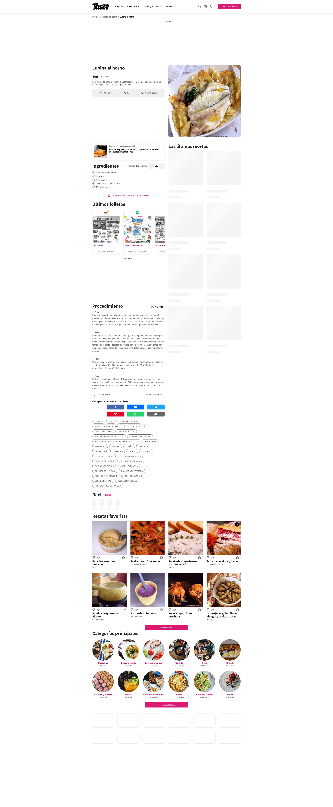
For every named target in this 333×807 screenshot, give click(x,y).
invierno (143, 446)
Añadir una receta (229, 6)
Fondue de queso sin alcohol (105, 615)
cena (111, 422)
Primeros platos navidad (108, 486)
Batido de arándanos (143, 613)
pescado (146, 451)
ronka (171, 567)
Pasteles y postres (103, 694)
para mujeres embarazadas (109, 436)
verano (116, 446)
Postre (230, 694)
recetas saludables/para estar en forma (116, 441)
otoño (129, 446)
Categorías (118, 6)
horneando (150, 441)
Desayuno (103, 662)
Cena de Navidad (103, 481)
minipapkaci (136, 616)
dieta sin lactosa (138, 427)
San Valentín (101, 451)
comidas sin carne (129, 422)
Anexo (179, 694)
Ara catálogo (98, 245)
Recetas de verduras (130, 456)
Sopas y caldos (128, 662)
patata (132, 451)
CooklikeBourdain (138, 564)
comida (98, 422)
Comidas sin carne (108, 17)
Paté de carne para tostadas (104, 563)
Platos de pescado (104, 466)
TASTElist (103, 76)
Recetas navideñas (127, 481)
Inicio (94, 17)
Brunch (230, 662)
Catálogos (148, 6)
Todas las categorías (166, 705)
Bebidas (128, 694)
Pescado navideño (133, 476)
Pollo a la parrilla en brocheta (180, 615)
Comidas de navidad (105, 471)
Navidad (118, 451)
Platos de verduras (131, 461)
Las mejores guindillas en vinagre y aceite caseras (222, 615)
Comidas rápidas (204, 694)
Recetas (138, 6)
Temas (129, 6)
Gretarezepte (98, 620)
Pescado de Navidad (105, 461)
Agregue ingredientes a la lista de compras (130, 195)
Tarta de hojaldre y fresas (222, 561)
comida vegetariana (140, 436)
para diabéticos (126, 432)
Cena (204, 662)
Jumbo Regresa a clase (133, 245)
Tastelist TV (170, 6)
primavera (100, 446)
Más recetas (166, 628)
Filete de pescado (104, 456)
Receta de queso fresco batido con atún (182, 563)
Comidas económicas (153, 694)
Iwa (94, 567)
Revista (159, 6)
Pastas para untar (154, 662)
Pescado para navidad (106, 476)
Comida (179, 662)
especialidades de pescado (109, 427)
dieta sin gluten (103, 432)
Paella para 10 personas (145, 561)
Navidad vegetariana (132, 471)
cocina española (129, 466)
